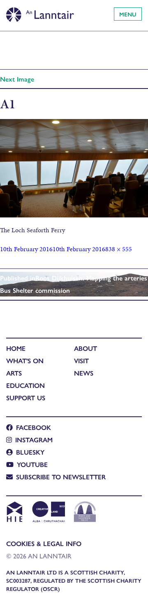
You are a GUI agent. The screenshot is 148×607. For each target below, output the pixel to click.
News (83, 373)
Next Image (17, 79)
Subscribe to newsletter (61, 476)
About (85, 348)
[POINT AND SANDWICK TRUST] (85, 512)
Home (15, 348)
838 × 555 (118, 249)
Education (25, 385)
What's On (25, 360)
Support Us (25, 397)
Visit (81, 360)
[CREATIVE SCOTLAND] (48, 512)
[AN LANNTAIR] (40, 12)
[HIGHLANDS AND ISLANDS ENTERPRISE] (14, 512)
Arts (14, 373)
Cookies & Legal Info (43, 543)
